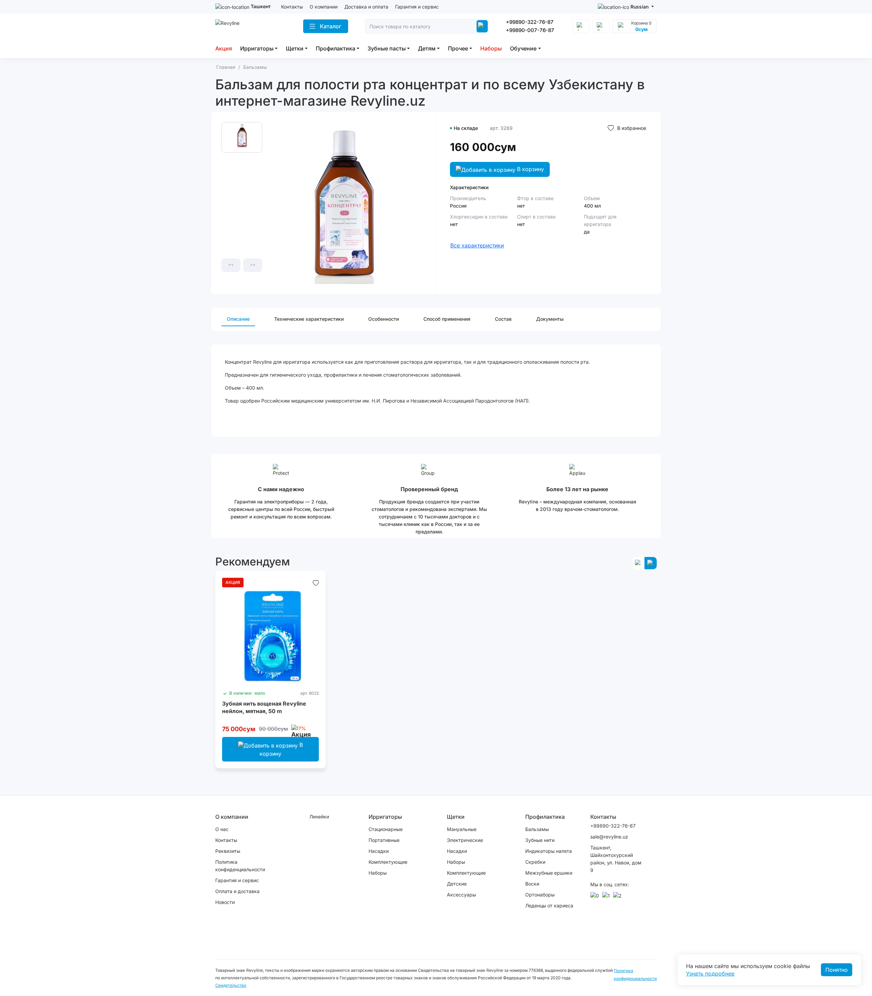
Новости (225, 902)
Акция (223, 48)
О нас (222, 829)
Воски (532, 884)
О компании (324, 7)
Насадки (379, 851)
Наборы (491, 48)
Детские (457, 884)
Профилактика (335, 48)
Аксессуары (461, 894)
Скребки (535, 862)
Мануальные (462, 829)
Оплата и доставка (237, 891)
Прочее (458, 48)
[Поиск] (482, 26)
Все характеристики (477, 245)
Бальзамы (537, 829)
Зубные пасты (387, 48)
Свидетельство (230, 985)
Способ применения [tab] (446, 319)
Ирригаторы (257, 48)
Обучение (523, 48)
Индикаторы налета (548, 851)
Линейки (319, 816)
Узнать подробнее (710, 973)
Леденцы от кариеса (549, 905)
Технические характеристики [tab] (309, 319)
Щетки (294, 48)
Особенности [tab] (383, 319)
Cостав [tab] (503, 319)
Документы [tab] (550, 319)
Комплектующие (388, 862)
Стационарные (386, 829)
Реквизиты (227, 851)
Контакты (292, 7)
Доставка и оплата (366, 7)
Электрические (465, 840)
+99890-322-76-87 (530, 22)
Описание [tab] (238, 319)
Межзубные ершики (548, 873)
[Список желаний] (316, 582)
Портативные (384, 840)
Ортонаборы (540, 894)
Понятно (836, 969)
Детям (427, 48)
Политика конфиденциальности (240, 865)
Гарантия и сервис (417, 7)
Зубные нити (540, 840)
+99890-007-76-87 (530, 30)
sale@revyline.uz (609, 837)
